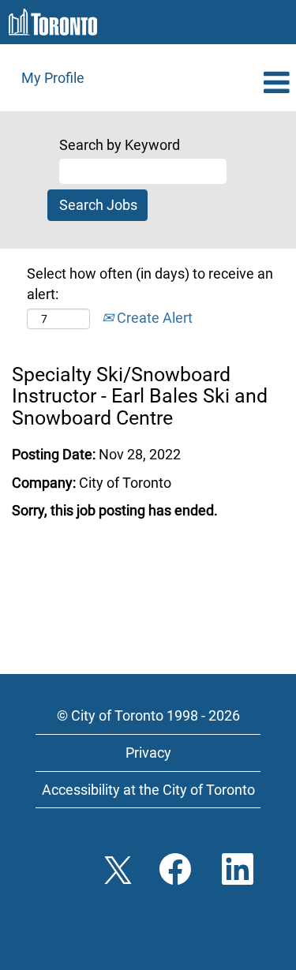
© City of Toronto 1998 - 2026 (148, 715)
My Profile (52, 77)
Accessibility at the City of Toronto (148, 789)
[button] (246, 83)
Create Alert (153, 317)
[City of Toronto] (53, 22)
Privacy (148, 752)
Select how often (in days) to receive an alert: (150, 283)
